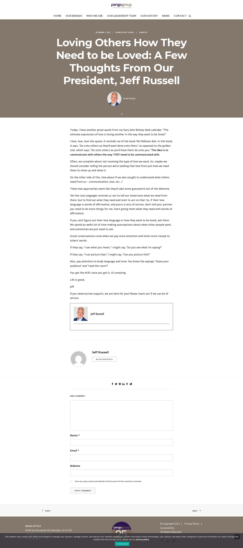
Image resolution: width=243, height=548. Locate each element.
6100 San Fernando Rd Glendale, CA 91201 (48, 530)
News (165, 15)
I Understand (122, 544)
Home (57, 15)
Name (75, 435)
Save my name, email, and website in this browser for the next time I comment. (108, 481)
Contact (180, 15)
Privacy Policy (191, 523)
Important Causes (126, 32)
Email (74, 450)
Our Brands (74, 15)
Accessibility (167, 527)
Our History (149, 15)
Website (75, 466)
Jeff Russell (131, 98)
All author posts (104, 359)
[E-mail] (75, 328)
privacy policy (142, 539)
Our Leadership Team (121, 15)
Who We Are (94, 15)
